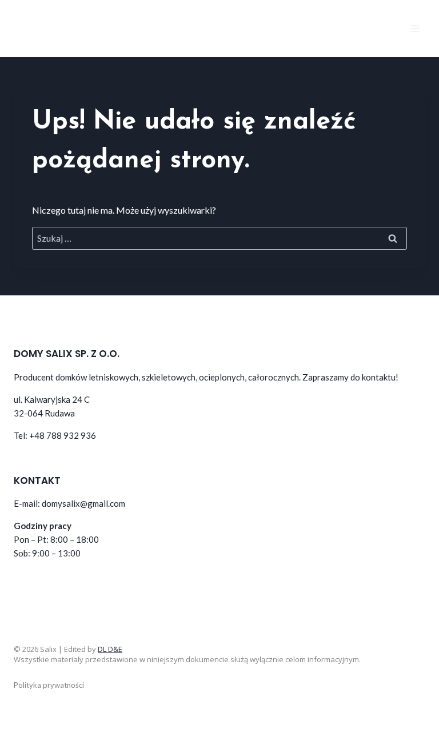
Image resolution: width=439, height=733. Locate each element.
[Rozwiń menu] (414, 28)
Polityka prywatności (49, 685)
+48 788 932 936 (62, 435)
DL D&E (110, 649)
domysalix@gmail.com (83, 503)
